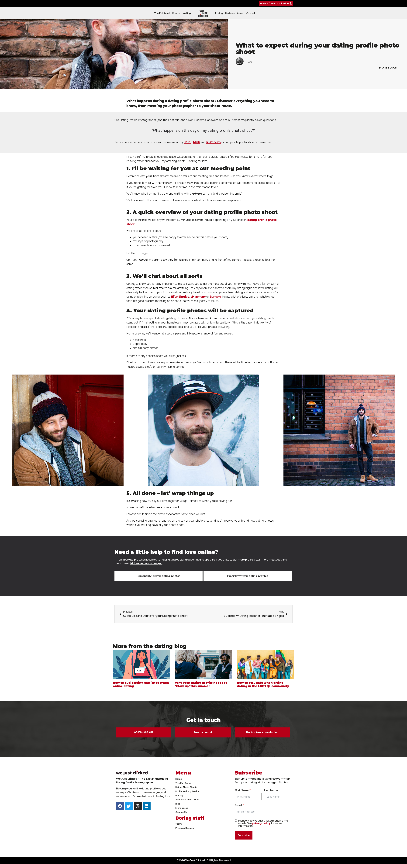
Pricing (219, 13)
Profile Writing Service (187, 791)
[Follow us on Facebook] (120, 806)
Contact (250, 13)
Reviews (229, 13)
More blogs (388, 67)
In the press (181, 808)
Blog (177, 804)
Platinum (213, 142)
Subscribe (244, 835)
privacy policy (261, 823)
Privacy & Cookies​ (184, 828)
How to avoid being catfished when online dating (141, 684)
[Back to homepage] (202, 13)
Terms (178, 824)
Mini (187, 142)
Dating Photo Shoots (186, 787)
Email (238, 805)
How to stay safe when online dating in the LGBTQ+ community (263, 684)
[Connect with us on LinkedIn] (147, 806)
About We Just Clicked (187, 799)
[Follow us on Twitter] (129, 806)
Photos (176, 13)
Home (178, 779)
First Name (241, 790)
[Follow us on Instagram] (138, 806)
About (240, 13)
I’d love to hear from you (146, 563)
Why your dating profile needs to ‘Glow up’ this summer (201, 684)
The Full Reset (162, 13)
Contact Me (181, 812)
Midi (196, 142)
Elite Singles (180, 296)
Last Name (271, 790)
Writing (187, 13)
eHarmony (198, 296)
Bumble (215, 296)
